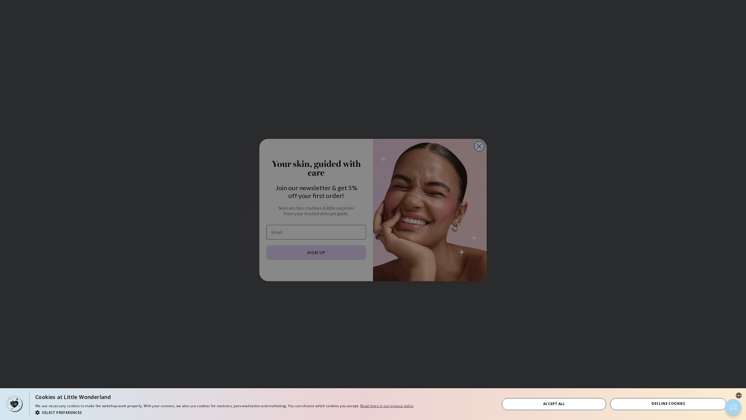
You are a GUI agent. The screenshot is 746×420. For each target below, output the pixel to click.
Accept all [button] (554, 403)
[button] (224, 412)
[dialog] (373, 404)
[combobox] (739, 395)
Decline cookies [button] (668, 403)
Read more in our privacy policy (387, 405)
